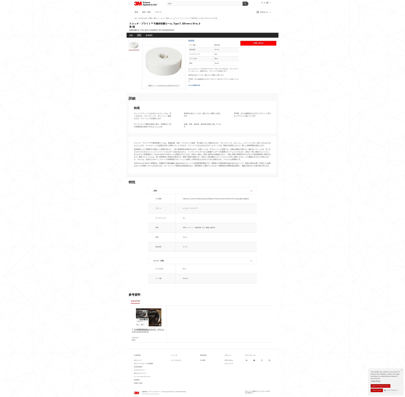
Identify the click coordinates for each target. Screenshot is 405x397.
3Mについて (138, 360)
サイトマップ (229, 363)
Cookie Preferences (180, 391)
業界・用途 (146, 12)
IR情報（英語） (138, 383)
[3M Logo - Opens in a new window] (146, 4)
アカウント (264, 12)
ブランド (158, 12)
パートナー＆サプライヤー (142, 376)
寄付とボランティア (140, 373)
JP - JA (263, 2)
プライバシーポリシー (154, 391)
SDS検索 (202, 360)
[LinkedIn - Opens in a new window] (246, 360)
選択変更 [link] (191, 40)
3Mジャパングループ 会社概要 (143, 363)
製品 (136, 12)
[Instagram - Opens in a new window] (269, 360)
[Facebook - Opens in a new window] (261, 360)
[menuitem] (131, 35)
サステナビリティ (139, 370)
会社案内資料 (138, 367)
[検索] (245, 4)
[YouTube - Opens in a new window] (254, 360)
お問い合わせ (229, 360)
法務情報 (144, 391)
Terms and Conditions (168, 391)
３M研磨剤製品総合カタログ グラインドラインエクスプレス (148, 331)
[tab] (135, 301)
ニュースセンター (176, 360)
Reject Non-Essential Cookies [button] (380, 386)
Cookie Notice (376, 381)
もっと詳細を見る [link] (194, 85)
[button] (391, 390)
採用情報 (136, 380)
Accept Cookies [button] (376, 390)
